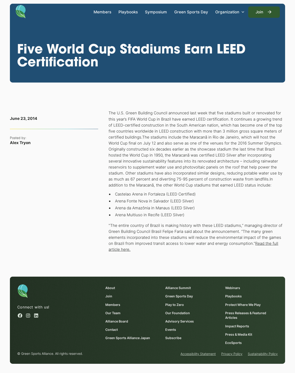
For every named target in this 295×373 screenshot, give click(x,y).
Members (102, 11)
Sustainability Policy (263, 354)
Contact (111, 330)
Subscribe (173, 338)
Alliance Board (116, 321)
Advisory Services (179, 321)
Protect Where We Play (243, 305)
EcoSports (233, 343)
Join (108, 296)
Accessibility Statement (198, 354)
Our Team (113, 313)
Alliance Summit (178, 288)
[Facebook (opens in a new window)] (20, 315)
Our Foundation (177, 313)
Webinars (232, 288)
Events (170, 330)
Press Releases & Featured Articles (245, 315)
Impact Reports (237, 326)
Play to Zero (174, 305)
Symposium (156, 11)
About (110, 288)
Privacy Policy (231, 354)
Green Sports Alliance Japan (127, 338)
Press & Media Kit (238, 334)
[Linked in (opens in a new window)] (36, 315)
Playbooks (128, 11)
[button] (230, 12)
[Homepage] (20, 11)
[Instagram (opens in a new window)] (28, 315)
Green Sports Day (191, 11)
